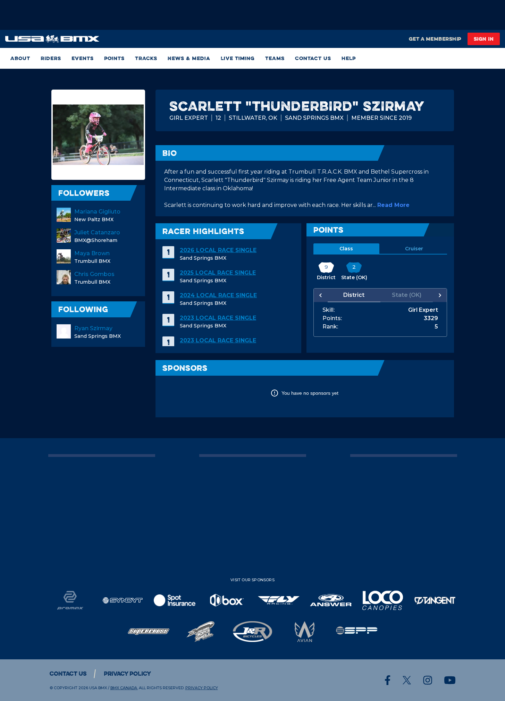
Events (82, 58)
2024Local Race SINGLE (218, 295)
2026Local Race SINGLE (218, 250)
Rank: (330, 326)
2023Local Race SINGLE (218, 318)
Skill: (328, 310)
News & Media (189, 58)
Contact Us (313, 58)
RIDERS (51, 58)
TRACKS (146, 58)
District (353, 295)
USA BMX (98, 687)
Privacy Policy (127, 673)
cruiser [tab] (414, 248)
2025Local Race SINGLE (218, 272)
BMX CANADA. (124, 687)
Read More (393, 205)
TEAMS (275, 58)
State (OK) (406, 295)
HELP (349, 58)
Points (114, 58)
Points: (332, 318)
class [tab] (346, 248)
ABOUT (20, 58)
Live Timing (238, 58)
